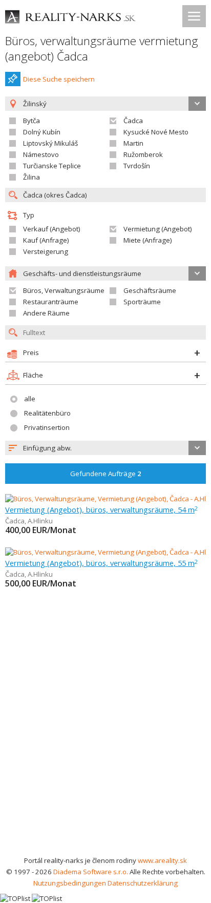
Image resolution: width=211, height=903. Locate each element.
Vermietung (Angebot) (157, 228)
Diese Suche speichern (59, 79)
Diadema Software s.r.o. (90, 871)
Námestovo (41, 154)
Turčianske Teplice (52, 165)
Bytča (31, 120)
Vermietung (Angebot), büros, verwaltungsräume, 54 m (101, 509)
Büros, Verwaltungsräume (63, 290)
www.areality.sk (162, 860)
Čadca (133, 120)
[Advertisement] (105, 744)
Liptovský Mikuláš (50, 143)
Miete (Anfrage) (147, 240)
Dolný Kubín (41, 131)
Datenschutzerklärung (143, 883)
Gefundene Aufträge (105, 473)
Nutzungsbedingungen (69, 883)
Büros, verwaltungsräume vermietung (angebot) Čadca (101, 48)
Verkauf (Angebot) (51, 228)
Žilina (31, 177)
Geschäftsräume (149, 290)
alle (29, 398)
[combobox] (105, 448)
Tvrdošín (136, 165)
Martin (133, 143)
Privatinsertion (47, 427)
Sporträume (142, 301)
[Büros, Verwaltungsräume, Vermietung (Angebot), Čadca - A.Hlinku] (108, 498)
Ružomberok (143, 154)
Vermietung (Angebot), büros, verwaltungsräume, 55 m (101, 563)
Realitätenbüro (47, 413)
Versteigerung (45, 251)
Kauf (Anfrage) (46, 240)
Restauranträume (50, 301)
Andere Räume (46, 313)
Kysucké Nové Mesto (155, 131)
